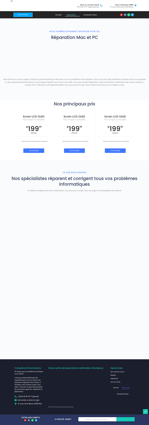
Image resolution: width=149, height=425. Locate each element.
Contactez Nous (122, 394)
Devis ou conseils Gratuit (89, 5)
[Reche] (125, 419)
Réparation (126, 387)
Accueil (115, 387)
